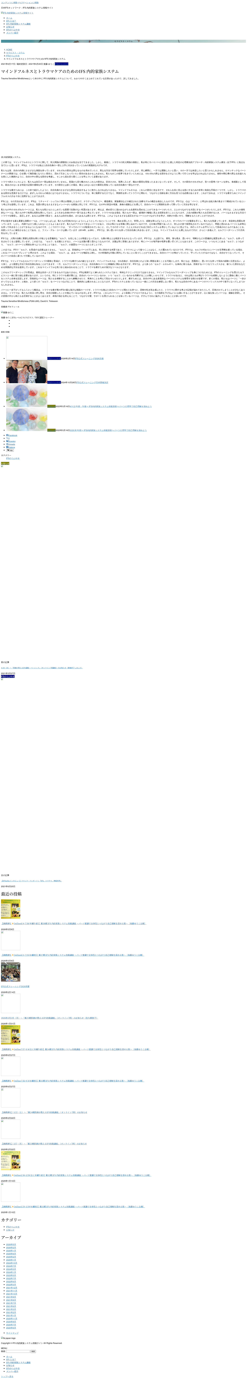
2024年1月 (11, 1272)
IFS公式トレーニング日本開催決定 (92, 382)
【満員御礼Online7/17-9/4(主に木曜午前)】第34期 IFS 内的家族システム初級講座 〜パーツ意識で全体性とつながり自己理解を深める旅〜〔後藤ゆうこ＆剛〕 (76, 1049)
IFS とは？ (11, 1359)
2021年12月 (11, 1287)
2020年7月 (11, 1324)
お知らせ (51, 406)
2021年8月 (11, 1299)
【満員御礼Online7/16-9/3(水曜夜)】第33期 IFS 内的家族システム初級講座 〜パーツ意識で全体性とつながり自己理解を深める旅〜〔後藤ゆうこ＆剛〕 (72, 1080)
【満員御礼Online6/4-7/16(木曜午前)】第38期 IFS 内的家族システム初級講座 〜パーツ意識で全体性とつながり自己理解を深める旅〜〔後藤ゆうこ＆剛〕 (73, 923)
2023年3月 (11, 1275)
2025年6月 (11, 1253)
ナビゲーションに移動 (28, 2)
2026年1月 (11, 1250)
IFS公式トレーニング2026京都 (89, 358)
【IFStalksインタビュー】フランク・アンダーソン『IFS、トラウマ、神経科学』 (31, 881)
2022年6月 (11, 1281)
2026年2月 (11, 1247)
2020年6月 (11, 1327)
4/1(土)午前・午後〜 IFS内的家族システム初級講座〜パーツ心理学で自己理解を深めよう (111, 406)
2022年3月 (11, 1284)
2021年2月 (11, 1312)
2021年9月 (11, 1296)
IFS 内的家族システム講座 (18, 1362)
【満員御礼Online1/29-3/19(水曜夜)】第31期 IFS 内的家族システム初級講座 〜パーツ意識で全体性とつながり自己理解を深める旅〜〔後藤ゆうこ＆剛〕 (73, 1206)
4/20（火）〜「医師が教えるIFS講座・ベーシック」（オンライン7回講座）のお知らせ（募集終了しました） (42, 668)
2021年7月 (11, 1303)
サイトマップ (12, 1332)
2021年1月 (11, 1315)
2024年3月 (11, 1269)
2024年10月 (11, 1262)
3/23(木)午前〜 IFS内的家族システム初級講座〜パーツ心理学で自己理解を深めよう (108, 430)
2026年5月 (11, 1244)
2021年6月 (11, 1306)
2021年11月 (11, 1290)
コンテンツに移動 (9, 2)
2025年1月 (11, 1259)
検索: (3, 1351)
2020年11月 (11, 1318)
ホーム (9, 1356)
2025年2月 (11, 1256)
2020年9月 (11, 1321)
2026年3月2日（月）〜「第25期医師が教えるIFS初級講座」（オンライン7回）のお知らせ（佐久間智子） (49, 1017)
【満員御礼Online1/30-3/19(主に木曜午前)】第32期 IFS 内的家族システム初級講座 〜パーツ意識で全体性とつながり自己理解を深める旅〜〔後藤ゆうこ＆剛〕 (76, 1175)
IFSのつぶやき (61, 63)
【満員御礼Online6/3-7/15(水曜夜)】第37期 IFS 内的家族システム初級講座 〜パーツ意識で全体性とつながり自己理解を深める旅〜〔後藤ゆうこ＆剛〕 (72, 955)
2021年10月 (11, 1293)
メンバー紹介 (12, 1371)
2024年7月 (11, 1266)
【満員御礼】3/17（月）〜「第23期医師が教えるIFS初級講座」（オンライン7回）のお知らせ (44, 1143)
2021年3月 (11, 1309)
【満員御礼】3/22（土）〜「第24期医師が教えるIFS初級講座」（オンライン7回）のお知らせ (44, 1112)
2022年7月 (11, 1278)
